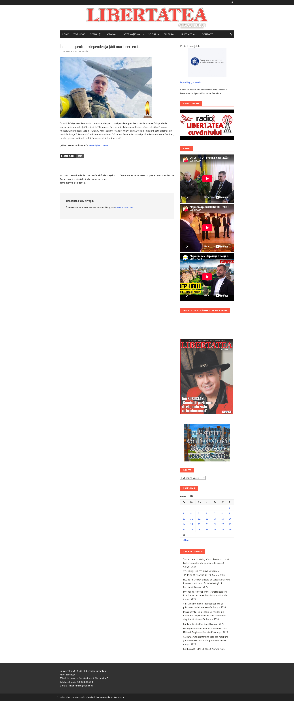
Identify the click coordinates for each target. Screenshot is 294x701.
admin (85, 51)
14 (214, 518)
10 (184, 518)
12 (199, 518)
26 (199, 529)
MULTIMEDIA (188, 34)
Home (65, 34)
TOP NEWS (79, 34)
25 (191, 529)
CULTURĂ (169, 34)
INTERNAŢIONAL (132, 34)
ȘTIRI (80, 156)
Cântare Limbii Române (195, 623)
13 (207, 518)
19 (199, 524)
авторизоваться (124, 207)
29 (222, 529)
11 (191, 518)
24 (184, 529)
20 (207, 524)
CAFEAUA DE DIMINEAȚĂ (196, 648)
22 (222, 524)
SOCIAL (152, 34)
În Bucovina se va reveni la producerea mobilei (145, 175)
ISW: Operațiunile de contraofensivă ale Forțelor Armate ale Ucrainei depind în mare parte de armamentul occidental (87, 179)
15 (222, 518)
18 (191, 524)
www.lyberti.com (98, 145)
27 (207, 529)
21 (214, 524)
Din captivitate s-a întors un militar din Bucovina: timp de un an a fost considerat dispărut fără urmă (204, 615)
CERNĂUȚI (95, 34)
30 (230, 529)
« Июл (186, 540)
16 (230, 518)
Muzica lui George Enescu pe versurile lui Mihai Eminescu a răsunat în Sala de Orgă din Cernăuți (207, 583)
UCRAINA (111, 34)
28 (214, 529)
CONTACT (207, 34)
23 (230, 524)
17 (184, 524)
